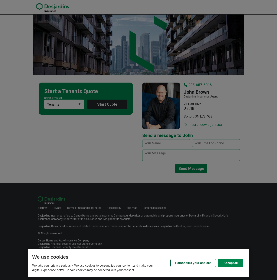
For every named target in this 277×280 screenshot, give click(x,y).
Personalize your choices (193, 263)
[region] (138, 263)
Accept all (230, 263)
